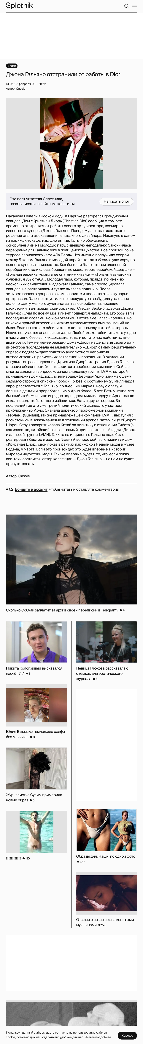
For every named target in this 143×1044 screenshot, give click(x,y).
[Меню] (134, 6)
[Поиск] (126, 6)
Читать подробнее (98, 1037)
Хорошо (127, 1035)
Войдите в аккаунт (31, 489)
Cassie (24, 476)
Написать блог (116, 201)
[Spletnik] (19, 5)
